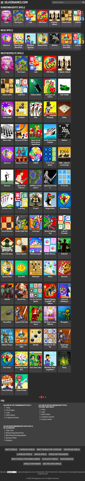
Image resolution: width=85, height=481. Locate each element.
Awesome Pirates (21, 163)
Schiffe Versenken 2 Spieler (50, 141)
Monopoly (50, 117)
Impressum (63, 472)
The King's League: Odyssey (50, 323)
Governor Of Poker (21, 140)
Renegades (64, 322)
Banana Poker (42, 45)
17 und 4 (35, 208)
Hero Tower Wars (36, 367)
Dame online (7, 140)
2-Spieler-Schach (54, 23)
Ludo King (78, 45)
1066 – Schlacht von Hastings (64, 164)
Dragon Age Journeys (64, 346)
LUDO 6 (35, 163)
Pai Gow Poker (7, 208)
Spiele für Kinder (32, 464)
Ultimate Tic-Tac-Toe (50, 346)
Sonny (64, 367)
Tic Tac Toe (64, 186)
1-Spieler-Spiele (24, 454)
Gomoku (36, 345)
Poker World (7, 117)
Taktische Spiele (72, 450)
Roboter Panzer (7, 345)
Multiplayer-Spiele (52, 464)
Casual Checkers (7, 231)
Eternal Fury (21, 299)
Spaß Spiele (40, 454)
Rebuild (7, 299)
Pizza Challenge (7, 390)
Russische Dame (7, 254)
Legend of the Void (21, 322)
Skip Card (6, 45)
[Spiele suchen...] (83, 2)
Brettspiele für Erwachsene (26, 459)
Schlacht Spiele (50, 459)
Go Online (21, 117)
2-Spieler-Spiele (27, 450)
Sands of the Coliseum (21, 187)
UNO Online (42, 22)
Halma (50, 276)
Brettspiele (11, 450)
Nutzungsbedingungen (76, 472)
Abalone (54, 45)
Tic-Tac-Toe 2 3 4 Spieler (35, 300)
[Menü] (2, 2)
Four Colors (7, 367)
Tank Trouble (64, 95)
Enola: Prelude (21, 390)
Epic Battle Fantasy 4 (35, 323)
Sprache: (3, 472)
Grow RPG (21, 276)
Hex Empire (18, 22)
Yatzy (6, 22)
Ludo (30, 22)
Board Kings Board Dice (18, 46)
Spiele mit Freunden (58, 454)
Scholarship (40, 472)
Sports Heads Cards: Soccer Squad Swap (35, 142)
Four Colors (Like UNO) (66, 46)
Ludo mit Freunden (64, 232)
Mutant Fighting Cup (50, 232)
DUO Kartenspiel (35, 254)
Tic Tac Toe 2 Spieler (50, 164)
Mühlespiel (35, 276)
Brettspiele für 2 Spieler (49, 450)
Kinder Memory (50, 254)
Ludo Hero (78, 22)
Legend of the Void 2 (50, 187)
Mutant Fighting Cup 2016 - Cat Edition (50, 301)
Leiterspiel (35, 231)
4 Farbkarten (64, 208)
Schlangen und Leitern (50, 96)
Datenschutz (43, 474)
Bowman (7, 186)
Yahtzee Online (36, 95)
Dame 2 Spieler (21, 254)
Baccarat (64, 276)
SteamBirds (7, 322)
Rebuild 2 (64, 254)
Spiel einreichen (52, 472)
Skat (35, 117)
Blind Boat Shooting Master (30, 47)
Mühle (64, 117)
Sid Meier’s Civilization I (36, 187)
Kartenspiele (66, 459)
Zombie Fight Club (21, 231)
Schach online (66, 22)
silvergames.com (16, 2)
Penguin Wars (50, 208)
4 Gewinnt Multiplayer (64, 300)
